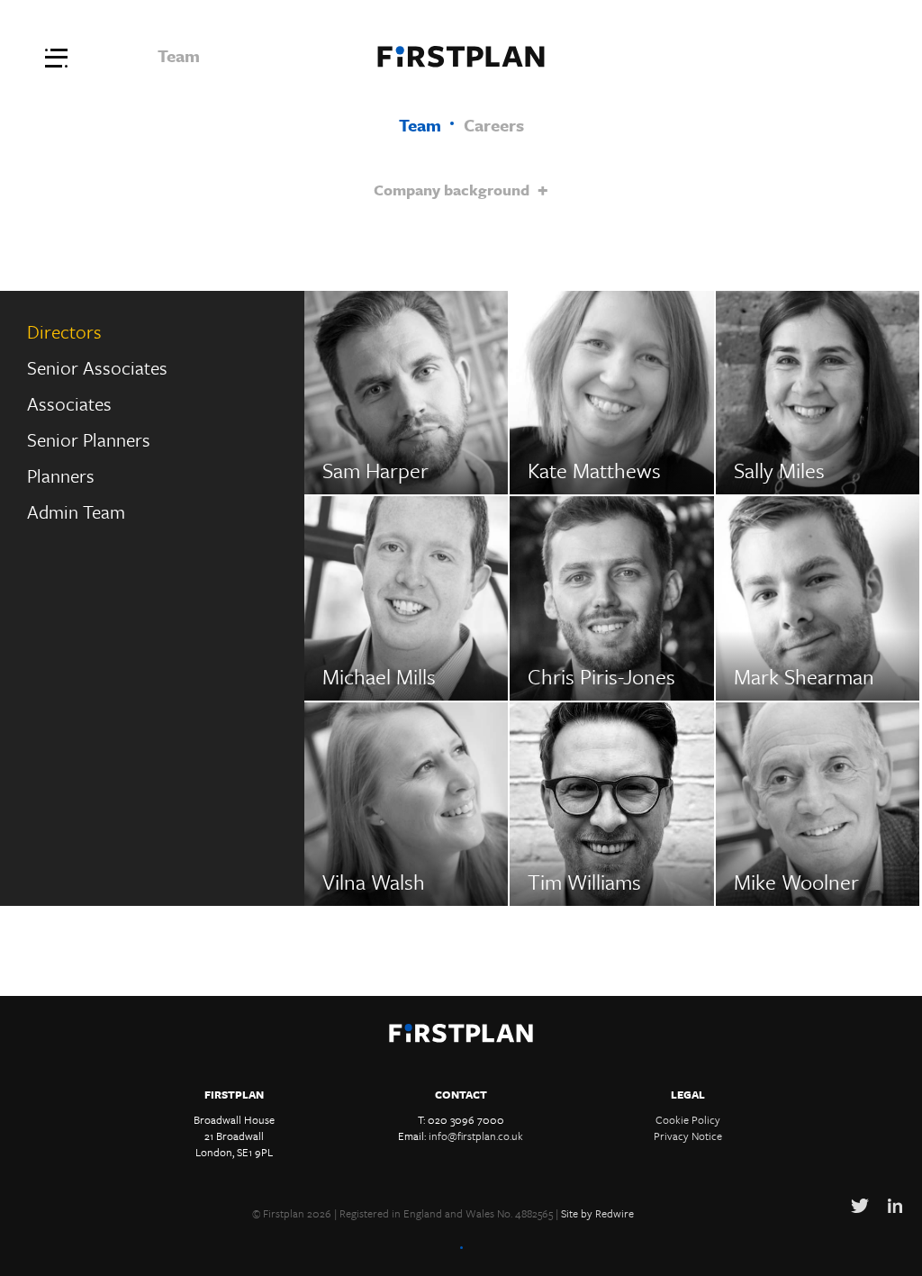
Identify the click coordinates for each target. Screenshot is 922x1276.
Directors (64, 331)
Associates (69, 403)
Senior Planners (88, 439)
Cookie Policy (687, 1119)
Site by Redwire (597, 1213)
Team (420, 125)
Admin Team (76, 511)
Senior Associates (97, 367)
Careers (494, 125)
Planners (61, 475)
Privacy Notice (688, 1135)
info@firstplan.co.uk (476, 1135)
